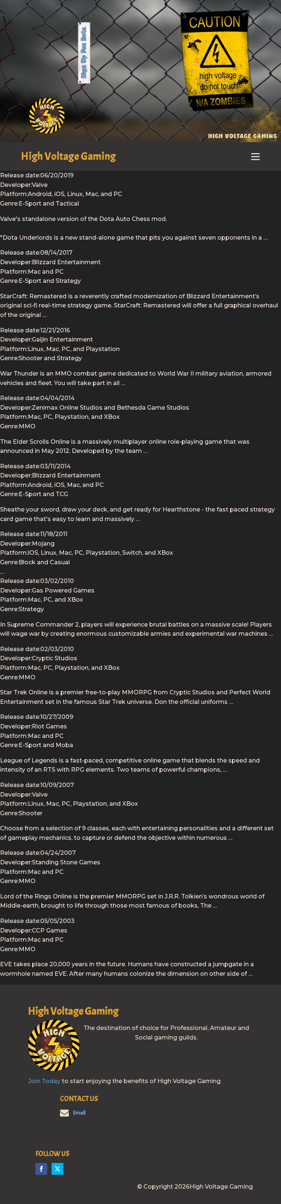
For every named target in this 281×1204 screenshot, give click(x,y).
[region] (140, 71)
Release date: (20, 175)
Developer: (16, 184)
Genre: (9, 203)
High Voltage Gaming (68, 156)
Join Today (44, 1081)
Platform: (14, 194)
